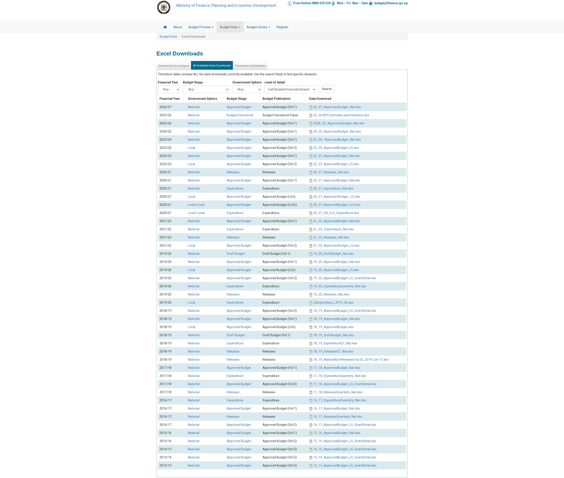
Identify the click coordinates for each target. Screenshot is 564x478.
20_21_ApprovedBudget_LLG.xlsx (336, 205)
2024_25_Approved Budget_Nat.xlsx (338, 123)
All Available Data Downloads (212, 65)
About (177, 27)
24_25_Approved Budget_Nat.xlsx (337, 131)
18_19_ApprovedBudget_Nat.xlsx (336, 319)
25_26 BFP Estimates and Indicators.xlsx (341, 115)
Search (327, 89)
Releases (233, 172)
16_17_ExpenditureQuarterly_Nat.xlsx (339, 400)
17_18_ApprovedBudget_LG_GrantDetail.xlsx (344, 384)
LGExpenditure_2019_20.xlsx (333, 302)
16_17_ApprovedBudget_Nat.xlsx (336, 408)
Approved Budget (239, 107)
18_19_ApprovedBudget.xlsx (333, 327)
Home (165, 28)
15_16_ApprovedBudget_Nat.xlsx (336, 433)
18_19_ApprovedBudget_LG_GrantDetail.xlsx (344, 310)
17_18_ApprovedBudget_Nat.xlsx (336, 367)
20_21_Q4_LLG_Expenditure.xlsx (336, 213)
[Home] (163, 7)
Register (282, 27)
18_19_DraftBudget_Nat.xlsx (333, 335)
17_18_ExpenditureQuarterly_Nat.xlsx (339, 376)
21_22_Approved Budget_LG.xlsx (336, 245)
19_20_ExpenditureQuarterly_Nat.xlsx (339, 286)
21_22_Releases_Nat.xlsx (331, 237)
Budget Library (257, 27)
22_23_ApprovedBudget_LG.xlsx (336, 164)
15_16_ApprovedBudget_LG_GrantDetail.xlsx (344, 441)
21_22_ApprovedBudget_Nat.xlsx (336, 221)
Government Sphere (247, 82)
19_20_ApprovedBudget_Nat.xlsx (336, 262)
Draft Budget (236, 253)
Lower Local (196, 205)
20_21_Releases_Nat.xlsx (331, 172)
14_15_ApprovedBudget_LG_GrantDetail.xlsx (344, 449)
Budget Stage (193, 82)
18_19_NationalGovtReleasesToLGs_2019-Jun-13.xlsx (351, 359)
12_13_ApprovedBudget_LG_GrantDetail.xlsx (344, 465)
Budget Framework (240, 115)
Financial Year (168, 82)
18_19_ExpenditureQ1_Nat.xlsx (335, 343)
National (193, 107)
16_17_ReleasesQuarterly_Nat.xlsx (337, 416)
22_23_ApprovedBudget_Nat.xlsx (336, 156)
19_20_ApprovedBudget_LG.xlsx (336, 270)
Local (191, 147)
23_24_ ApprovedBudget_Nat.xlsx (337, 139)
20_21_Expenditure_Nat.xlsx (333, 188)
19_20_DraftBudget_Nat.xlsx (333, 253)
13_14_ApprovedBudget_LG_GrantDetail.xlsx (344, 457)
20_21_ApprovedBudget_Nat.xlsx (336, 180)
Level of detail (275, 82)
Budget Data (229, 27)
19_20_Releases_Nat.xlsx (331, 294)
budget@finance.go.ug (391, 3)
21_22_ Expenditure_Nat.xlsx (333, 229)
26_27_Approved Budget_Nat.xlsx (337, 107)
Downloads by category (173, 65)
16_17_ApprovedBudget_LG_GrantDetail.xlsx (344, 424)
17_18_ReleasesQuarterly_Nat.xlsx (337, 392)
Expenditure (235, 188)
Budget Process (200, 27)
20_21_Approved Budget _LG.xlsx (336, 196)
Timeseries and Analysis (250, 65)
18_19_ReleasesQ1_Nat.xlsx (333, 351)
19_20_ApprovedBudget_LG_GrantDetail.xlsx (344, 278)
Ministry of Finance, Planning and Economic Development (226, 5)
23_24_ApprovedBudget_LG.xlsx (336, 147)
